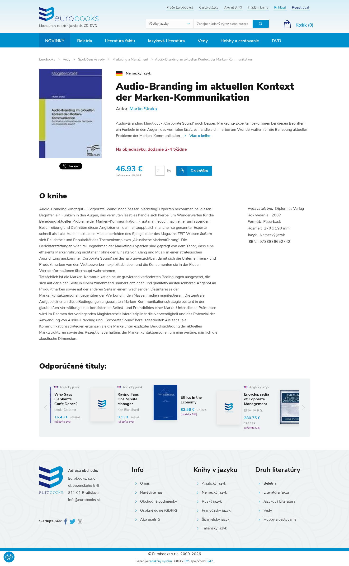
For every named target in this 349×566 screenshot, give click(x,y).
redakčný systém (160, 561)
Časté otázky (208, 7)
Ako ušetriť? (233, 7)
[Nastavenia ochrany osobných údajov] (9, 557)
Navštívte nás (151, 492)
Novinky (54, 41)
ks (169, 170)
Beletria (84, 41)
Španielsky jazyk (215, 519)
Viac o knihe (199, 135)
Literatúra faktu (120, 41)
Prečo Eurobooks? (179, 7)
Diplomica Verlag (289, 208)
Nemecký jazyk (214, 492)
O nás (145, 483)
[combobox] (170, 23)
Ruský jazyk (212, 501)
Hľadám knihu (258, 7)
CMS (187, 561)
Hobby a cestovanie (240, 41)
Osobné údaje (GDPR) (158, 510)
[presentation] (46, 408)
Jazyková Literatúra (166, 41)
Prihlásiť (280, 7)
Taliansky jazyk (214, 528)
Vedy (203, 41)
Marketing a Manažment (131, 59)
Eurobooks (47, 59)
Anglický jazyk (214, 483)
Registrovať (300, 7)
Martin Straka (143, 109)
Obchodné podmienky (158, 501)
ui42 (210, 561)
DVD (276, 41)
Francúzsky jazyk (216, 510)
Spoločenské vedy (92, 59)
